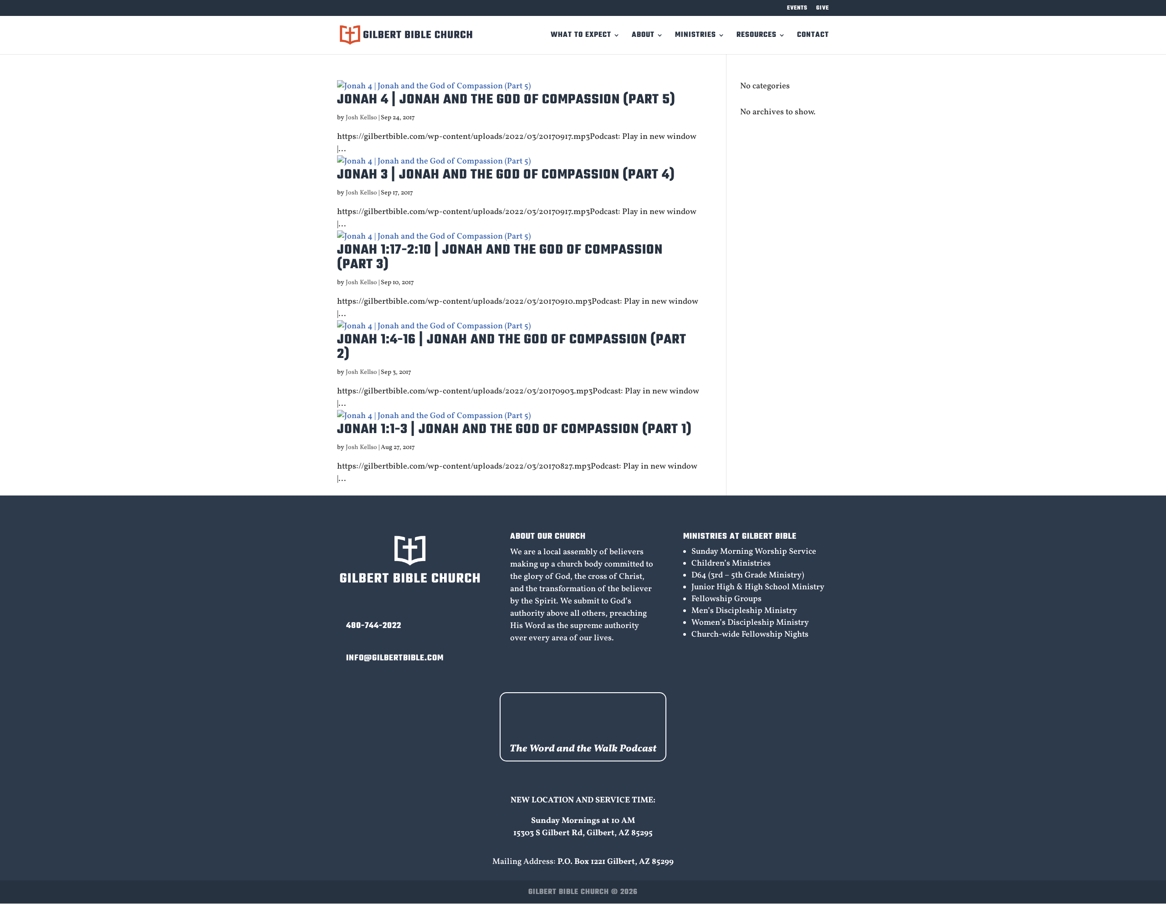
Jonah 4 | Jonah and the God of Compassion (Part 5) (506, 99)
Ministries (695, 36)
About (643, 36)
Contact (813, 36)
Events (797, 9)
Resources (756, 36)
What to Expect (581, 36)
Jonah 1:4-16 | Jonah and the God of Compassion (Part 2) (511, 347)
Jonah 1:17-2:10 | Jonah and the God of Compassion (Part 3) (500, 257)
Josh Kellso (361, 117)
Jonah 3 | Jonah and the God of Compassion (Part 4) (506, 174)
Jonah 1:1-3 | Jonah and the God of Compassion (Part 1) (514, 429)
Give (822, 9)
